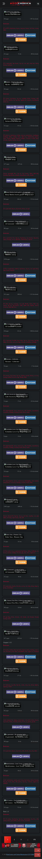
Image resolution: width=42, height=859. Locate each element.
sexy (26, 685)
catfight (14, 137)
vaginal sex (23, 100)
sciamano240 (9, 720)
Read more (6, 23)
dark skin (24, 137)
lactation (17, 175)
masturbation (35, 100)
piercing (18, 342)
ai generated (9, 63)
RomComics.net (11, 854)
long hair (22, 28)
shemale (32, 175)
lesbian (18, 135)
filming (21, 377)
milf (37, 98)
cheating (33, 98)
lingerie (10, 140)
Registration (24, 854)
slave (28, 552)
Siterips (5, 173)
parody (5, 305)
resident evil (10, 377)
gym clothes (14, 820)
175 (34, 839)
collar (21, 305)
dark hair (32, 28)
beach (20, 412)
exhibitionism (31, 137)
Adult (4, 720)
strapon (14, 140)
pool (13, 651)
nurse (14, 342)
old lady (5, 140)
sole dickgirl (30, 617)
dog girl (5, 781)
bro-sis (5, 552)
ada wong (16, 377)
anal (20, 517)
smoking (24, 98)
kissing (5, 618)
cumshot (10, 100)
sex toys (36, 375)
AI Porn (5, 268)
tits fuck (26, 516)
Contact (18, 854)
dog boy (24, 781)
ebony (19, 137)
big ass (17, 28)
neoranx (7, 375)
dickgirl (23, 138)
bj (26, 721)
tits (29, 685)
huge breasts (11, 175)
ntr (14, 100)
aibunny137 (10, 516)
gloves (36, 137)
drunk (9, 781)
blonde (27, 28)
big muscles (30, 238)
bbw (15, 173)
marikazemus (10, 780)
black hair (35, 303)
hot (32, 751)
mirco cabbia (31, 720)
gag (22, 552)
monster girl (21, 720)
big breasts (12, 28)
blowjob (5, 100)
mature (28, 412)
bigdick (36, 685)
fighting (13, 138)
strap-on (23, 135)
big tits (10, 303)
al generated (8, 340)
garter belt (26, 305)
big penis (36, 238)
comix (22, 685)
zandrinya (9, 65)
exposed (30, 239)
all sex (23, 721)
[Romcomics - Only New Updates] (20, 4)
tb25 (7, 303)
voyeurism (5, 412)
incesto (15, 481)
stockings (5, 137)
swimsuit (28, 138)
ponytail (23, 342)
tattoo (4, 138)
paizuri (29, 721)
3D (4, 28)
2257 (29, 854)
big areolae (20, 340)
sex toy (23, 586)
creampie (29, 100)
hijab (37, 138)
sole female (23, 617)
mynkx (7, 98)
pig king (8, 617)
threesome (8, 651)
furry (13, 781)
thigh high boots (12, 307)
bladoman (8, 685)
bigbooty (5, 686)
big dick (17, 100)
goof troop (20, 780)
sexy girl (26, 63)
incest (15, 410)
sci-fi (26, 720)
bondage (9, 239)
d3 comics (8, 819)
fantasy (15, 720)
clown (13, 239)
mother (11, 650)
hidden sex (5, 101)
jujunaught (10, 173)
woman (36, 28)
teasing (5, 377)
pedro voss (10, 551)
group (4, 587)
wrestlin (33, 138)
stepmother (27, 820)
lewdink (14, 340)
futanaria (18, 138)
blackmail (33, 551)
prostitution (28, 342)
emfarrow (7, 135)
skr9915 (7, 28)
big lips (36, 340)
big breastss (25, 173)
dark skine (9, 342)
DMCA (33, 854)
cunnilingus (35, 135)
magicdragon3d (9, 410)
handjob (29, 410)
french (9, 618)
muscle (8, 138)
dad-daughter (27, 481)
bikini (4, 30)
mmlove (17, 268)
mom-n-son (20, 410)
